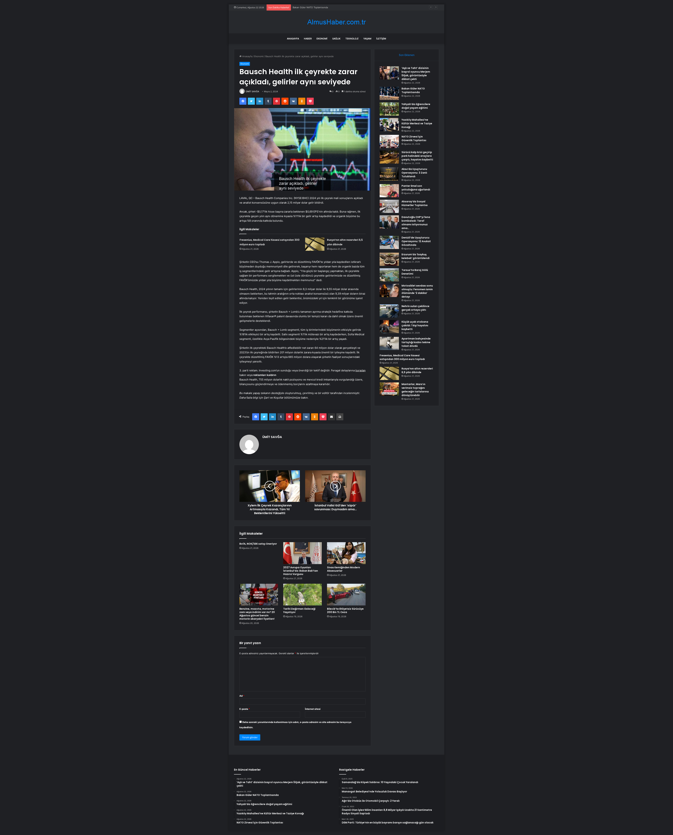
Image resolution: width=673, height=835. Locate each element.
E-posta (244, 709)
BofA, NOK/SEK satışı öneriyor (258, 544)
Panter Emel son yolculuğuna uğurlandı (416, 187)
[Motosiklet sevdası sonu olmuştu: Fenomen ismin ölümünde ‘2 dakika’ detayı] (389, 290)
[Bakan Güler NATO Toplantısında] (389, 93)
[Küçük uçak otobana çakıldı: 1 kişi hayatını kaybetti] (389, 326)
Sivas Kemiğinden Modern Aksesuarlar (343, 569)
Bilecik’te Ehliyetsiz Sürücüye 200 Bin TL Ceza (345, 610)
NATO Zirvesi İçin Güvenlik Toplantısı (414, 138)
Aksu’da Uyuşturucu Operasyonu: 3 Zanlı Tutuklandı (414, 172)
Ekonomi (322, 38)
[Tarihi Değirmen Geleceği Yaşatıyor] (302, 594)
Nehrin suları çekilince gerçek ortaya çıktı (415, 308)
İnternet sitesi (313, 709)
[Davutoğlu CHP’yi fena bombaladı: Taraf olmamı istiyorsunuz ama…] (389, 221)
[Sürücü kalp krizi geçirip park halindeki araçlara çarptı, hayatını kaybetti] (389, 157)
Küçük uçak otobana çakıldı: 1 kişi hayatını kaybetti (415, 325)
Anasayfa (293, 38)
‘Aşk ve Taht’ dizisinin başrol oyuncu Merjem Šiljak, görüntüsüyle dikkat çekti (416, 73)
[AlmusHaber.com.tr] (336, 22)
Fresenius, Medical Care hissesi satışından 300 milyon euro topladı (402, 357)
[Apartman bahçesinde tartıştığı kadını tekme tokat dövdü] (389, 343)
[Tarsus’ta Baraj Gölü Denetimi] (389, 274)
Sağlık (336, 38)
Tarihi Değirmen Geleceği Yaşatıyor (299, 610)
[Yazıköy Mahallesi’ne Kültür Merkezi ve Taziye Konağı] (389, 124)
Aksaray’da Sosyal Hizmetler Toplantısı (415, 203)
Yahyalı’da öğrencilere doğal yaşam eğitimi (315, 7)
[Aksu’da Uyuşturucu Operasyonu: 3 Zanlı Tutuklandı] (389, 173)
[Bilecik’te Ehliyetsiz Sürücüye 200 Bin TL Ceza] (346, 594)
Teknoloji (351, 38)
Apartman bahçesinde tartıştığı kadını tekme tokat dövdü (416, 342)
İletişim (381, 38)
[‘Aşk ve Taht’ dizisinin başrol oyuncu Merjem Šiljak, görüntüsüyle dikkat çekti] (389, 72)
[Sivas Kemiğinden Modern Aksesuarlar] (346, 553)
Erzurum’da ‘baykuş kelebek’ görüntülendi (416, 256)
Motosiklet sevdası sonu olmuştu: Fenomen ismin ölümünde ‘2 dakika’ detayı (417, 291)
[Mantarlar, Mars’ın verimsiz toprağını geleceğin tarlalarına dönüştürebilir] (389, 389)
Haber (308, 38)
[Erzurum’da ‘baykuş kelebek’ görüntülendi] (389, 259)
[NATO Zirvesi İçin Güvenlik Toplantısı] (389, 141)
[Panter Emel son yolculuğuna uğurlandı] (389, 190)
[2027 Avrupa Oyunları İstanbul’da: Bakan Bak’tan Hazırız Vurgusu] (302, 553)
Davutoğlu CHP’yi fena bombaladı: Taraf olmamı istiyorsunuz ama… (416, 222)
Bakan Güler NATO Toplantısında (413, 90)
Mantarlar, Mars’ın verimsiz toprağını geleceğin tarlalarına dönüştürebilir (415, 389)
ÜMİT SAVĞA (252, 91)
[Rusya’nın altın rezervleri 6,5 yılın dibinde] (314, 244)
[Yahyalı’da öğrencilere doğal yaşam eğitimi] (389, 109)
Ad (241, 695)
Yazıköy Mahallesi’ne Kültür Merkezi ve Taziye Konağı (417, 123)
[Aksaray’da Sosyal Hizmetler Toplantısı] (389, 206)
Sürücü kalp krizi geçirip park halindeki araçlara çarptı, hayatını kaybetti (417, 155)
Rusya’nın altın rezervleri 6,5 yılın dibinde (417, 370)
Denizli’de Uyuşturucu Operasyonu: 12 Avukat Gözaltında (416, 241)
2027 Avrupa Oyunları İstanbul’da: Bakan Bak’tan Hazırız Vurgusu (300, 571)
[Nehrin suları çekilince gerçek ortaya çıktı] (389, 311)
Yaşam (367, 38)
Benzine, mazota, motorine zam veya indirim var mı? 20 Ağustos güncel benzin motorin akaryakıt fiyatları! (257, 614)
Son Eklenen (406, 55)
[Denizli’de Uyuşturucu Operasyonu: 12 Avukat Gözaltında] (389, 242)
